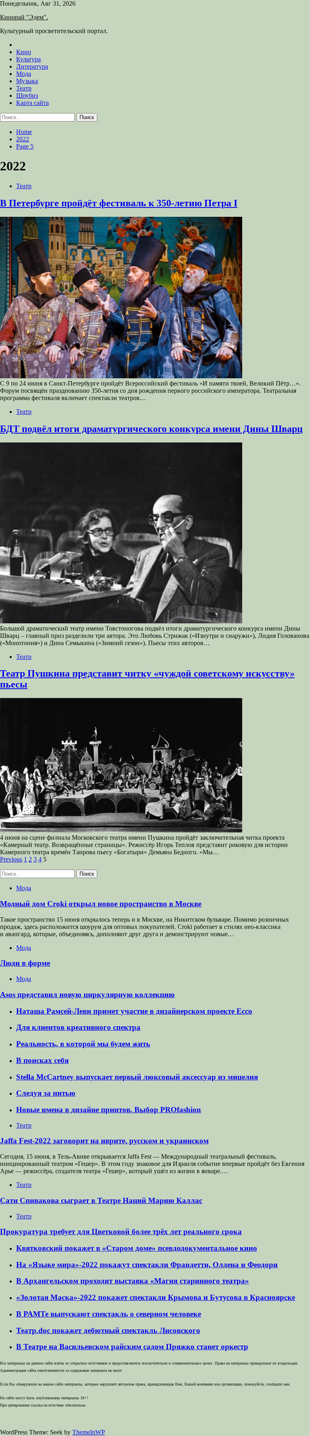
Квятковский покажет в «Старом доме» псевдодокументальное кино (136, 1248)
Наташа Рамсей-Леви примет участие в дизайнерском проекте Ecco (134, 1011)
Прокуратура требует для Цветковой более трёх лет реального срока (121, 1231)
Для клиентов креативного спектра (78, 1027)
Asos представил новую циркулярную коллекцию (87, 994)
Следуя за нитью (45, 1093)
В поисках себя (42, 1060)
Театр (23, 88)
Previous (11, 859)
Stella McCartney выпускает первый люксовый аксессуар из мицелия (137, 1077)
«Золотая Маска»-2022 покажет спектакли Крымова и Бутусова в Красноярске (155, 1297)
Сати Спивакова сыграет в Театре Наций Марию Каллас (101, 1200)
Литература (32, 66)
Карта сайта (32, 102)
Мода (23, 73)
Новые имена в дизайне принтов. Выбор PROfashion (108, 1109)
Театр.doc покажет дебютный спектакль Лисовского (108, 1330)
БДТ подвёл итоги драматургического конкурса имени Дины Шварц (151, 428)
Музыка (27, 81)
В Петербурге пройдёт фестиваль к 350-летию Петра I (118, 203)
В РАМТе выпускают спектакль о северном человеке (108, 1314)
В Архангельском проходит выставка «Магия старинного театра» (132, 1281)
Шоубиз (27, 95)
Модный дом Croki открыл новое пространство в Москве (100, 903)
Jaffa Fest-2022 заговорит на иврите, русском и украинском (104, 1140)
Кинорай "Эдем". (24, 17)
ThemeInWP (88, 1432)
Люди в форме (25, 963)
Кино (23, 51)
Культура (28, 59)
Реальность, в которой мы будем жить (83, 1044)
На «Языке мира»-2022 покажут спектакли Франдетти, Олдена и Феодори (147, 1264)
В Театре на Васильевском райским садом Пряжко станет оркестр (132, 1346)
